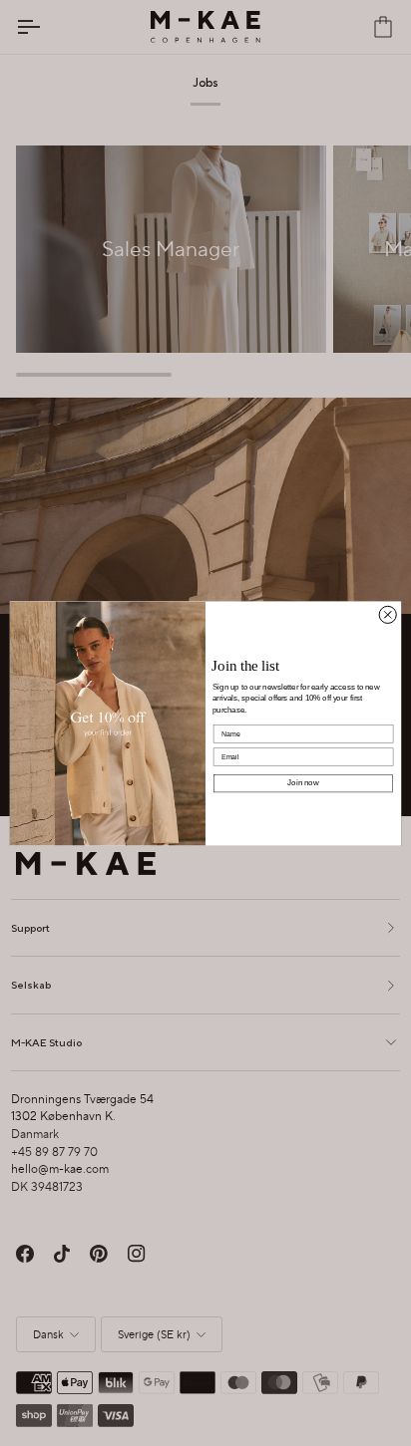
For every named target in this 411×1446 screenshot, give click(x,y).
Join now (302, 782)
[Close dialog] (387, 614)
